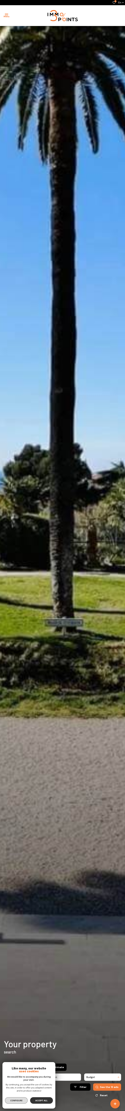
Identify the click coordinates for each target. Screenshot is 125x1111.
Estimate (58, 1067)
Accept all (41, 1100)
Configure (16, 1100)
